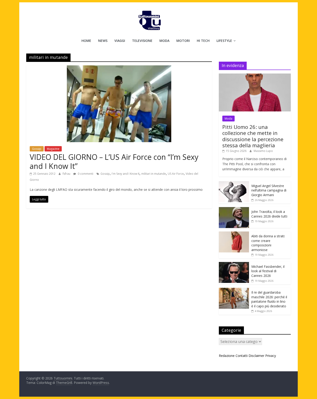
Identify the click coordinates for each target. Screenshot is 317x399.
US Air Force (176, 174)
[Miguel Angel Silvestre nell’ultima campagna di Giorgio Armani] (234, 183)
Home (86, 40)
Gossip (36, 149)
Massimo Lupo (263, 151)
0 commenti (85, 174)
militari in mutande (153, 174)
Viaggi (119, 40)
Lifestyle (224, 40)
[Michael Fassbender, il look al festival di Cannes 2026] (234, 264)
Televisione (142, 40)
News (102, 40)
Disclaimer (256, 355)
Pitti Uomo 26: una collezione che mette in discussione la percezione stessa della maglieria (252, 136)
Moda (164, 40)
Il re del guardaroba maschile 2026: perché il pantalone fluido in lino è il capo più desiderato (269, 299)
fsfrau (67, 174)
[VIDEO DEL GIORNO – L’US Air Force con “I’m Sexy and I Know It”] (119, 68)
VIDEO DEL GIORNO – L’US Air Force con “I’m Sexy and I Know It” (114, 161)
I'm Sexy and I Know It (125, 174)
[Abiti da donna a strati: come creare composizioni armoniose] (234, 234)
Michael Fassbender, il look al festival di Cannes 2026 (268, 271)
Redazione (227, 355)
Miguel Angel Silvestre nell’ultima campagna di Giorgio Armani (268, 190)
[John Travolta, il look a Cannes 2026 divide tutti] (234, 209)
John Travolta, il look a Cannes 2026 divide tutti (269, 213)
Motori (183, 40)
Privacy (270, 355)
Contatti (242, 355)
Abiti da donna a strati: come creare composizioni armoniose (268, 243)
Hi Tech (203, 40)
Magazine (53, 149)
